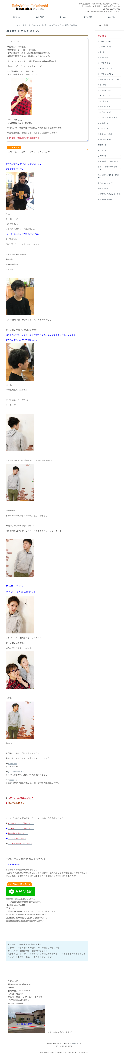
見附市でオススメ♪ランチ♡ (109, 194)
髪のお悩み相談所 (105, 199)
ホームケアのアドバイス (107, 118)
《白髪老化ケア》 (105, 47)
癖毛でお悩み (71, 25)
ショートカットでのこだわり (29, 25)
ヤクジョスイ (103, 129)
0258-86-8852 (13, 864)
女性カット (102, 145)
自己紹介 (41, 17)
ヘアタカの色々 (104, 107)
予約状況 (88, 17)
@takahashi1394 (16, 771)
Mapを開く (75, 1043)
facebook (12, 780)
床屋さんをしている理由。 (108, 161)
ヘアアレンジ (103, 101)
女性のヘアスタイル (106, 139)
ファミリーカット (105, 96)
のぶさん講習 (103, 57)
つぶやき (101, 52)
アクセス (17, 17)
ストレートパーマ (105, 90)
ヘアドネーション (105, 112)
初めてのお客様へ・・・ (19, 803)
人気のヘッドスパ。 (106, 134)
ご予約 (112, 17)
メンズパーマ (103, 123)
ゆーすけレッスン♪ (106, 74)
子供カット (102, 156)
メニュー (64, 17)
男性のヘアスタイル (54, 25)
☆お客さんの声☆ (105, 41)
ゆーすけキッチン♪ (106, 68)
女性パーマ (102, 150)
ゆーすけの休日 (104, 63)
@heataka (12, 763)
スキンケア (102, 85)
